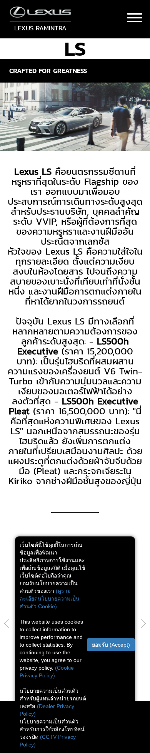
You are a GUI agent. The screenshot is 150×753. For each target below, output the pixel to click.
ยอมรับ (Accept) (111, 645)
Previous (6, 624)
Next (143, 624)
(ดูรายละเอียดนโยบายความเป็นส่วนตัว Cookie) (50, 598)
